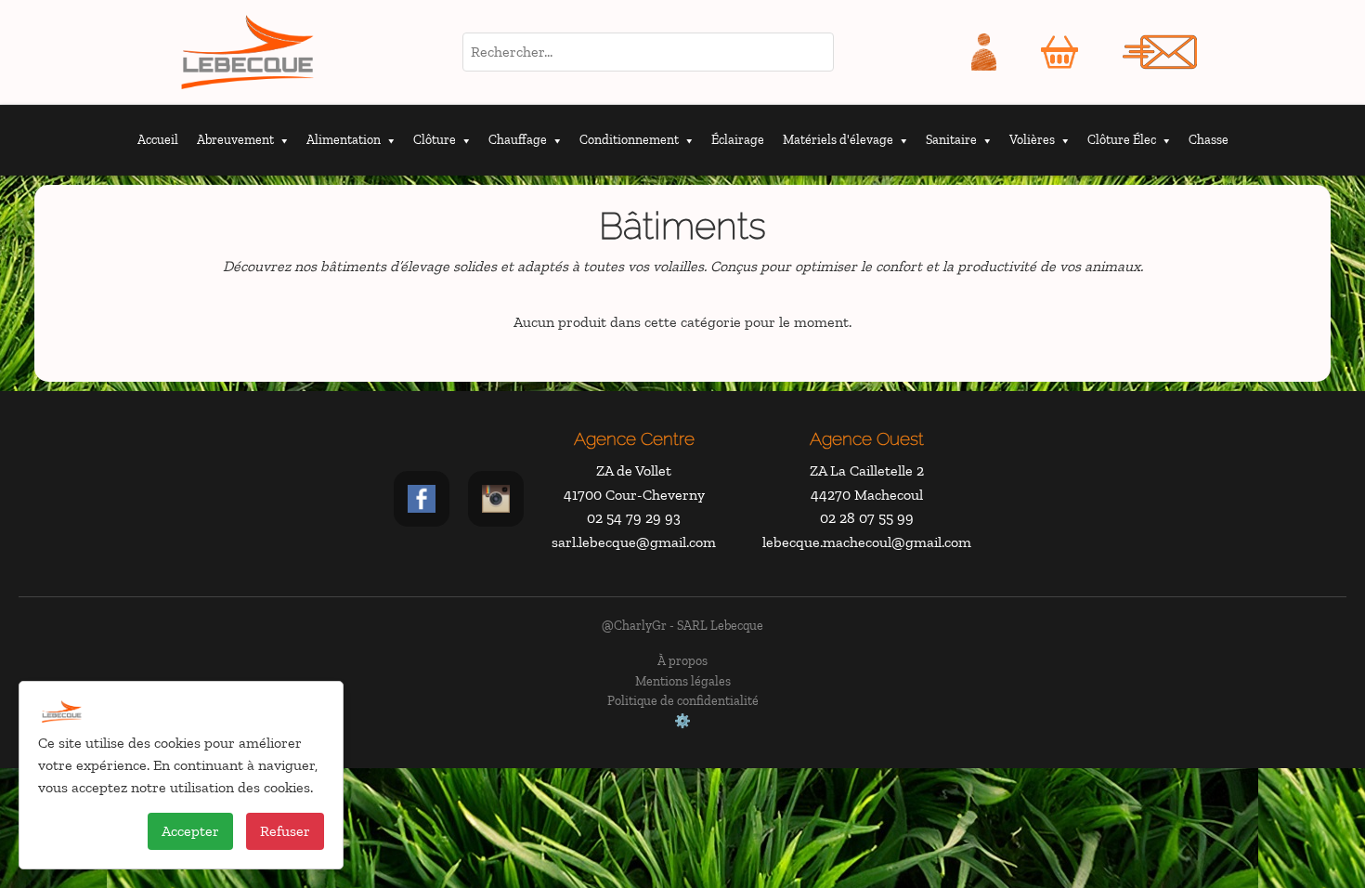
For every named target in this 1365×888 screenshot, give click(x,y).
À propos (682, 660)
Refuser (285, 831)
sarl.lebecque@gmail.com (634, 542)
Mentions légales (683, 681)
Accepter (190, 831)
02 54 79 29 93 (634, 518)
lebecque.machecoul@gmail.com (866, 542)
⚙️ (682, 720)
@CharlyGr (634, 625)
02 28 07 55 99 (867, 518)
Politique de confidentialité (683, 700)
